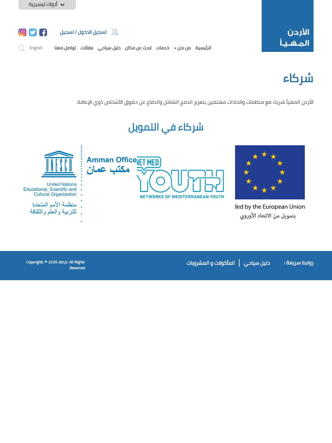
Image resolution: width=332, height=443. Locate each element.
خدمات (162, 47)
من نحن (183, 47)
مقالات (86, 47)
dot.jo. (63, 262)
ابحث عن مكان (138, 47)
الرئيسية (203, 47)
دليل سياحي (109, 47)
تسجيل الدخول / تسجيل (83, 32)
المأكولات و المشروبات (211, 263)
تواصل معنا (65, 47)
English (36, 48)
